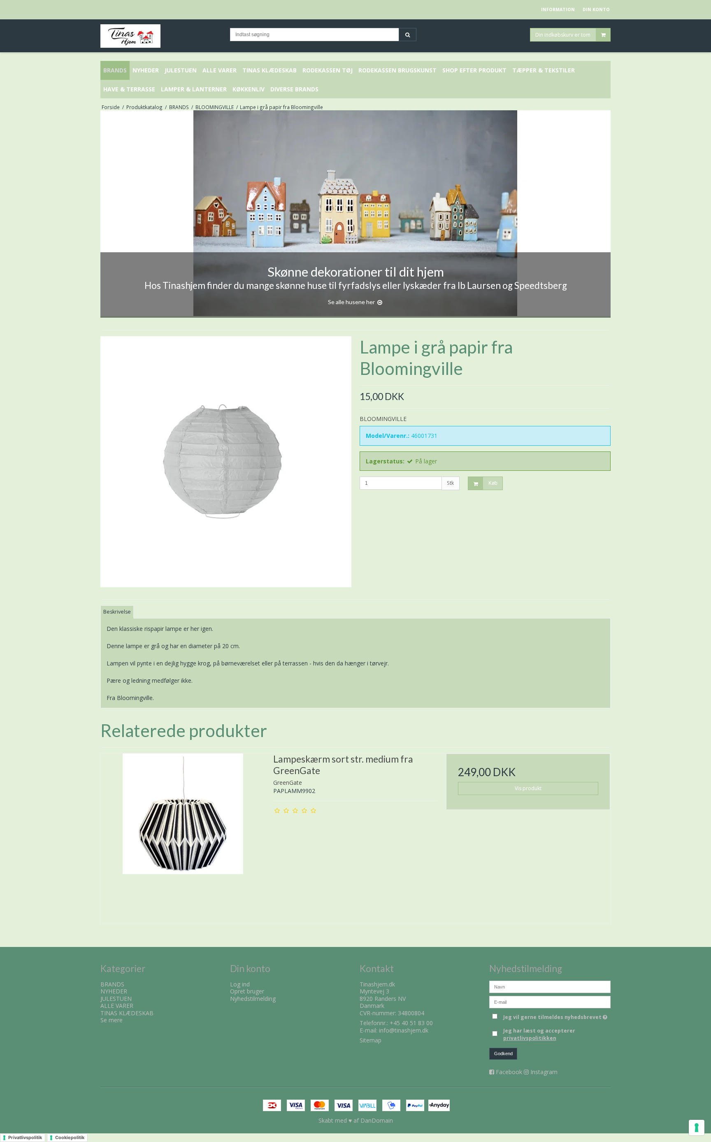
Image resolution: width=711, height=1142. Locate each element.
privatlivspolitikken (529, 1038)
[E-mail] (550, 1001)
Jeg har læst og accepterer (539, 1034)
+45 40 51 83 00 (411, 1023)
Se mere (111, 1020)
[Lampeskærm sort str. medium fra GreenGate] (183, 836)
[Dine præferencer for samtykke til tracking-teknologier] (696, 1127)
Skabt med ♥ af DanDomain (355, 1120)
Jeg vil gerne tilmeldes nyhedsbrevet (557, 1016)
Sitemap (370, 1040)
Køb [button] (492, 483)
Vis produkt (528, 788)
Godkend (503, 1053)
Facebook (509, 1072)
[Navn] (550, 986)
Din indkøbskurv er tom (562, 34)
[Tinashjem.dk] (161, 36)
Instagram (544, 1072)
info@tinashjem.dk (403, 1030)
